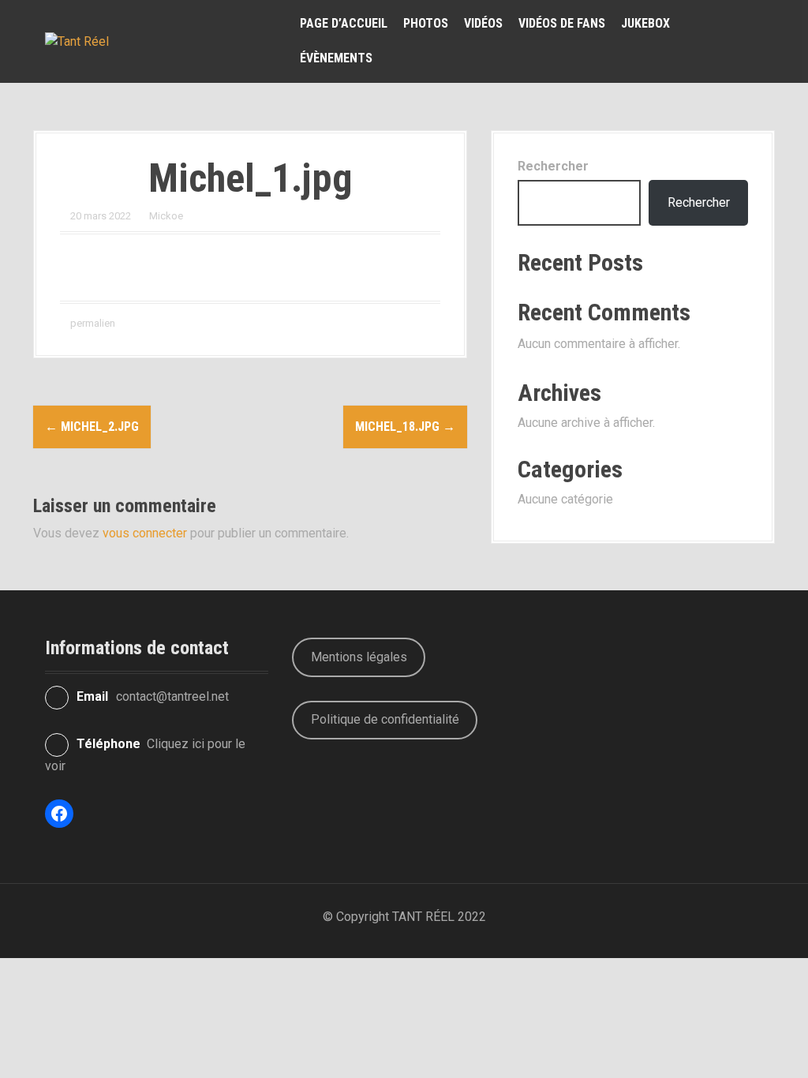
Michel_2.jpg (92, 426)
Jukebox (645, 23)
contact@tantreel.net (172, 696)
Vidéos (483, 23)
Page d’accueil (343, 23)
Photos (425, 23)
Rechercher (553, 166)
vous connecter (145, 533)
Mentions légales (359, 656)
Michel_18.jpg (405, 426)
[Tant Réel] (77, 40)
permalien (91, 323)
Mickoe (166, 216)
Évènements (336, 58)
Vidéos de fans (561, 23)
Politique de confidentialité (385, 719)
